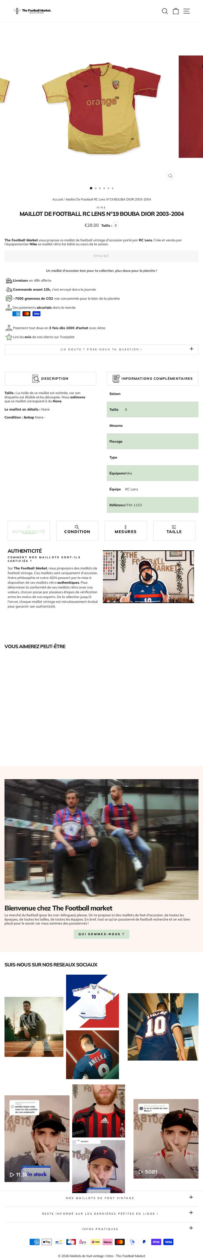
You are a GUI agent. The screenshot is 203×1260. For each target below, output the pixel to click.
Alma (101, 328)
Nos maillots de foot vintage (100, 1198)
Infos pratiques (100, 1229)
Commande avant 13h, (32, 289)
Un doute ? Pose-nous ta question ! (101, 349)
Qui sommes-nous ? (101, 934)
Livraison (21, 280)
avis (28, 337)
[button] (29, 529)
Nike (101, 207)
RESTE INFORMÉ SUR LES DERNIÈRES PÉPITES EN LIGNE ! (100, 1213)
